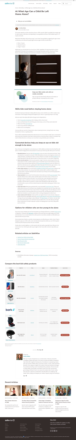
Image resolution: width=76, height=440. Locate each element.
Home (16, 8)
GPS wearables (36, 153)
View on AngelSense (65, 275)
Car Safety (37, 425)
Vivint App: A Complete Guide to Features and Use (46, 401)
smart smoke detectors (41, 196)
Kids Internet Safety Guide (23, 242)
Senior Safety (38, 3)
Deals (50, 3)
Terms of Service (7, 436)
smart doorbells (53, 175)
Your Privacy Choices (27, 436)
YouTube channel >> (49, 0)
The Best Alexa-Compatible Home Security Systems (29, 401)
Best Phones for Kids (22, 241)
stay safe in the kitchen (26, 120)
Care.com (30, 213)
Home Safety (23, 430)
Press (6, 427)
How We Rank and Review (18, 436)
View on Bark (65, 286)
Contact (7, 425)
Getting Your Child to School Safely (25, 237)
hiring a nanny (57, 211)
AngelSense (55, 156)
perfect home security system (42, 166)
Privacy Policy (69, 427)
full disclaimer (39, 343)
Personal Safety (38, 429)
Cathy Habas (23, 28)
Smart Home (38, 424)
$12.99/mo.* (32, 275)
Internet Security (24, 429)
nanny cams (50, 168)
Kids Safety (45, 3)
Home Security (31, 3)
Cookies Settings (53, 428)
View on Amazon (65, 322)
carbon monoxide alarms (54, 196)
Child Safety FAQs (21, 244)
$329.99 (32, 322)
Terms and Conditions (44, 101)
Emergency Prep (39, 430)
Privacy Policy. (51, 101)
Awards (55, 3)
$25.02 (32, 335)
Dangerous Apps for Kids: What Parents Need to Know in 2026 (63, 402)
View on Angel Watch (65, 298)
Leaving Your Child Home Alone (41, 255)
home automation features (43, 163)
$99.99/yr (32, 310)
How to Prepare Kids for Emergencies (26, 239)
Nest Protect (44, 198)
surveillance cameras (41, 168)
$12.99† (32, 298)
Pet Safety (37, 427)
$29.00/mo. (32, 286)
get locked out (29, 123)
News (59, 3)
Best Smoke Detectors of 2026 (11, 401)
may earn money (26, 0)
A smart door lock (49, 186)
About (6, 424)
